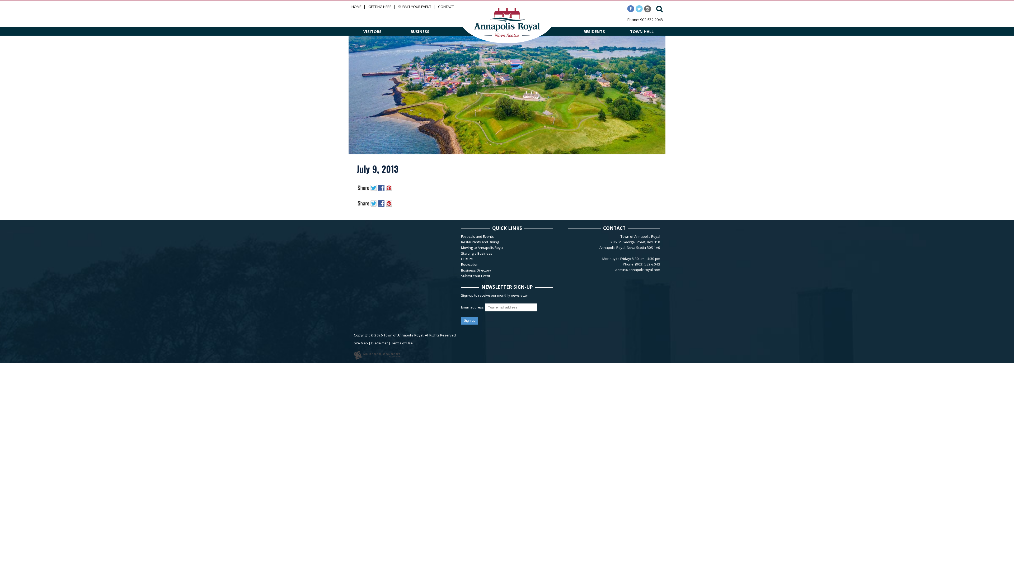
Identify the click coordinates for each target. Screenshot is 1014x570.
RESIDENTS (594, 31)
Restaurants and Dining (480, 242)
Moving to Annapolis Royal (482, 247)
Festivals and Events (477, 236)
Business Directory (476, 270)
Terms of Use (402, 343)
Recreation (469, 264)
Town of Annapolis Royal (403, 335)
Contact (446, 6)
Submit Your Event (414, 6)
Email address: (473, 307)
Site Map (361, 343)
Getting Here (379, 6)
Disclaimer (379, 343)
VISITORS (372, 31)
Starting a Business (476, 253)
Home (356, 6)
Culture (467, 258)
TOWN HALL (642, 31)
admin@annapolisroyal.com (637, 269)
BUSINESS (420, 31)
